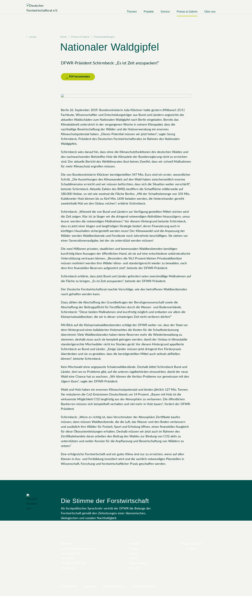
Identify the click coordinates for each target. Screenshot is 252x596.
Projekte (149, 11)
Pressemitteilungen (104, 36)
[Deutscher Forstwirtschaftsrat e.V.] (48, 8)
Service (165, 11)
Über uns (209, 11)
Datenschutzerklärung (114, 587)
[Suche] (223, 13)
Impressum (90, 587)
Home (63, 36)
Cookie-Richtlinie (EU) (144, 587)
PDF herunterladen (79, 77)
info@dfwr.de (68, 568)
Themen (132, 11)
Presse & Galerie (187, 11)
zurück (32, 36)
